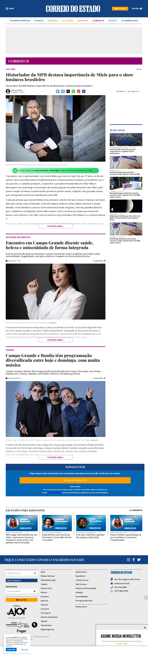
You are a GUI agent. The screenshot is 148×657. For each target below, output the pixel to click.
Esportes (82, 20)
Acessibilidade (82, 597)
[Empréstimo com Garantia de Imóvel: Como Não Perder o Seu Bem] (57, 523)
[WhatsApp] (73, 91)
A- (141, 69)
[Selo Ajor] (21, 611)
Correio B (98, 20)
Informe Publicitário (49, 617)
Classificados (129, 20)
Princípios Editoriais (84, 601)
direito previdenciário (17, 533)
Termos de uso (82, 580)
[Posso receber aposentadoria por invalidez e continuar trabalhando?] (126, 523)
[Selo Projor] (21, 627)
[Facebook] (58, 91)
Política (52, 20)
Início (43, 572)
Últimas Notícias (20, 20)
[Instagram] (78, 91)
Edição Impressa (47, 629)
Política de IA (46, 588)
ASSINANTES (137, 510)
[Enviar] (34, 591)
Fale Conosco (81, 584)
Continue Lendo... (55, 340)
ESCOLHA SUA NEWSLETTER (75, 480)
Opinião (112, 20)
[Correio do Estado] (126, 572)
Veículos (44, 605)
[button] (99, 261)
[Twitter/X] (68, 91)
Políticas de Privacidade (86, 588)
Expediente (80, 576)
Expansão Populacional (123, 147)
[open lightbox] (55, 128)
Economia (67, 20)
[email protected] (54, 493)
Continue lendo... (55, 226)
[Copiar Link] (84, 91)
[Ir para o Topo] (146, 597)
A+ (138, 69)
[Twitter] (139, 559)
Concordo (11, 649)
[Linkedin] (63, 91)
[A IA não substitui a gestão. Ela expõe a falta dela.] (91, 523)
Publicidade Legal (48, 580)
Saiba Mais (24, 649)
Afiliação (79, 592)
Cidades (38, 20)
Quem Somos (81, 572)
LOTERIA (115, 170)
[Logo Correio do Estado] (73, 8)
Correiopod (45, 613)
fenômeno (116, 214)
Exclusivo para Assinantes (55, 533)
